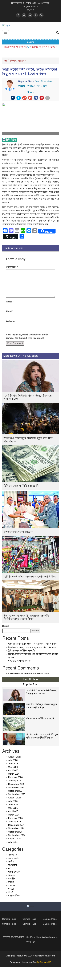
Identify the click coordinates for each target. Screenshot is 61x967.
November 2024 (16, 828)
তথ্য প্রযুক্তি (12, 865)
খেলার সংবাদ (13, 858)
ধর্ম (9, 868)
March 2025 (14, 814)
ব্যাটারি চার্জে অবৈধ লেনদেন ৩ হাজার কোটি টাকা (30, 576)
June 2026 (13, 763)
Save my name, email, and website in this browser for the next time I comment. (27, 336)
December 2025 (16, 784)
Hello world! (44, 673)
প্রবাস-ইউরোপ (14, 871)
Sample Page (9, 919)
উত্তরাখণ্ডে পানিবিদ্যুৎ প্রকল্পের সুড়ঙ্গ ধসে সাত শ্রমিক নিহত (28, 439)
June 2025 (13, 804)
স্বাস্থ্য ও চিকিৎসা (14, 895)
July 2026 (12, 760)
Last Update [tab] (30, 679)
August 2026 (14, 756)
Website (10, 321)
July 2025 (12, 801)
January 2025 (14, 821)
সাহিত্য (11, 889)
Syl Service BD (44, 962)
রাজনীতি (11, 878)
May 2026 (13, 767)
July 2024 (12, 842)
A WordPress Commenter (21, 673)
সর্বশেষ (12, 60)
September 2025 (16, 794)
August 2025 (14, 797)
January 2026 (14, 780)
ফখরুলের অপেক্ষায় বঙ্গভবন (18, 532)
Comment (12, 267)
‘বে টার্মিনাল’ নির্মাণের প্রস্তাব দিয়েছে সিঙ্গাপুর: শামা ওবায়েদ (28, 397)
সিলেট (10, 892)
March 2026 (14, 774)
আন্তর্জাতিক (12, 854)
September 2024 (16, 835)
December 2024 (16, 825)
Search (5, 626)
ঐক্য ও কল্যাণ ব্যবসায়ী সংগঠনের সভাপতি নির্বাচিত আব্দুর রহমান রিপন (26, 617)
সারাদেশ (21, 60)
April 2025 (13, 811)
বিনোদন (11, 875)
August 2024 (14, 838)
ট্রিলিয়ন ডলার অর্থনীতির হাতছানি (21, 486)
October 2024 (15, 831)
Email (9, 311)
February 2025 (15, 818)
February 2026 (15, 777)
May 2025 (13, 808)
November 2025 (16, 787)
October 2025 (15, 791)
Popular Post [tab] (30, 684)
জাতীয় (11, 861)
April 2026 (13, 770)
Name (10, 301)
